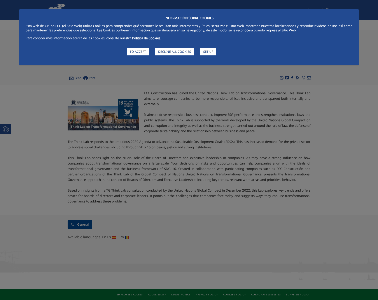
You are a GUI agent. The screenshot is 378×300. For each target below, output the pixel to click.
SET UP (208, 52)
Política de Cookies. (146, 38)
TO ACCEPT (138, 52)
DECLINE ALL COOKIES (174, 52)
